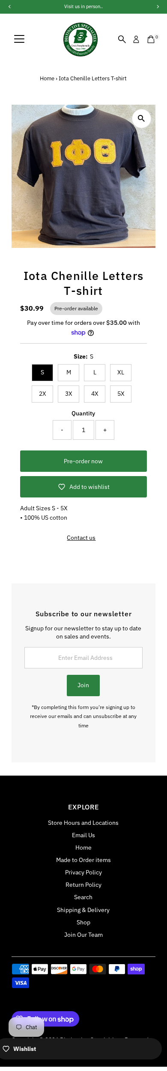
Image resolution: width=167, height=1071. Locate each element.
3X (68, 393)
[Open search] (122, 39)
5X (121, 393)
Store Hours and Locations (83, 823)
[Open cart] (150, 39)
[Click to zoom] (141, 118)
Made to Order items (83, 860)
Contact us (81, 538)
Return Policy (83, 885)
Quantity (83, 413)
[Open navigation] (19, 39)
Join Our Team (83, 935)
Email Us (83, 835)
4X (94, 393)
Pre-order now (83, 461)
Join (83, 685)
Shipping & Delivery (83, 910)
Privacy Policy (83, 872)
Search (83, 897)
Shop (83, 922)
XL (120, 372)
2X (42, 393)
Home (47, 78)
